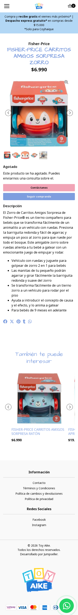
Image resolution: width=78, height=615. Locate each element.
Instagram (39, 525)
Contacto (39, 483)
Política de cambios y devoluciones (39, 493)
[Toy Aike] (39, 6)
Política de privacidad (39, 499)
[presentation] (8, 113)
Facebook (39, 520)
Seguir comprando (39, 196)
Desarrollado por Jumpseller (39, 554)
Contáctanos (39, 187)
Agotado (10, 166)
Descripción (12, 206)
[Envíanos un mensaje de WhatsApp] (66, 605)
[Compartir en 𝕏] (12, 321)
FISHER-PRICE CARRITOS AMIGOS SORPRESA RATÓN (37, 431)
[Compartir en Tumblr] (24, 321)
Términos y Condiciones (39, 488)
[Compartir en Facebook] (5, 321)
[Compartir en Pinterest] (18, 321)
